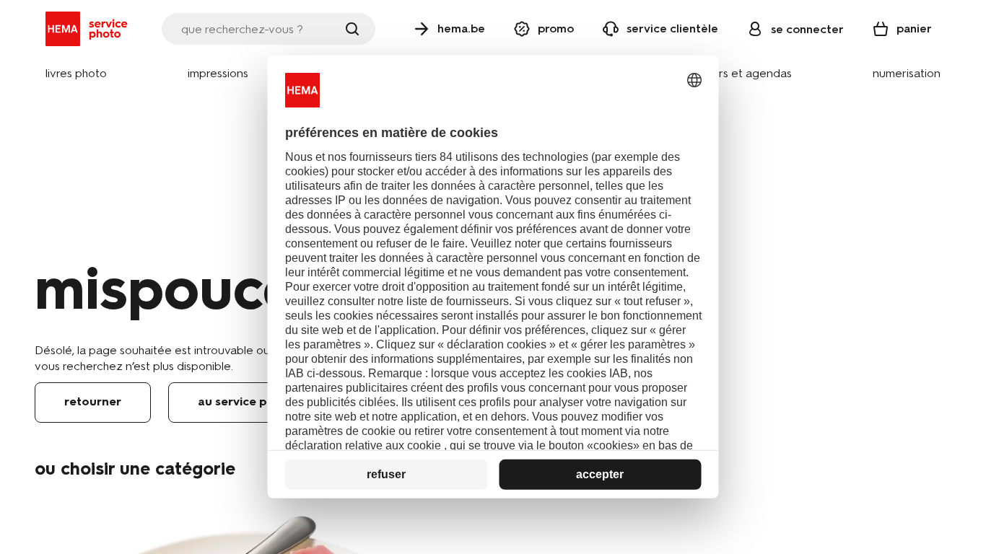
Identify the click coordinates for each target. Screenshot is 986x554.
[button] (76, 74)
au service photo (246, 401)
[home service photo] (89, 29)
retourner (92, 401)
